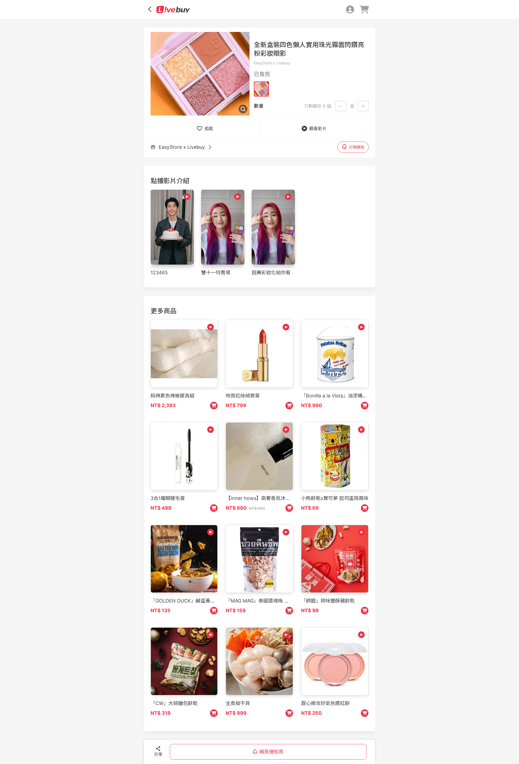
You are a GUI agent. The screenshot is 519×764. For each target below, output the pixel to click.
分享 (158, 754)
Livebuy (173, 9)
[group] (200, 74)
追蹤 (208, 128)
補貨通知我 (271, 752)
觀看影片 (318, 128)
